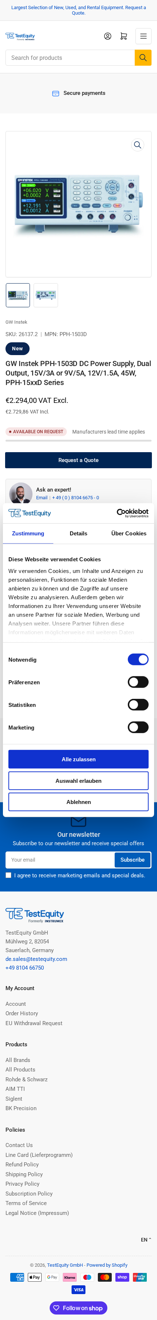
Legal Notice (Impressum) (37, 1213)
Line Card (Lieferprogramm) (39, 1155)
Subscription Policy (29, 1193)
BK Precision (21, 1108)
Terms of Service (26, 1203)
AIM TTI (15, 1089)
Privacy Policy (22, 1184)
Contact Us (19, 1145)
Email (42, 497)
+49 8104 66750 (24, 968)
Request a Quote (78, 460)
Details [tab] (79, 533)
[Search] (143, 57)
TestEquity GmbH (65, 1265)
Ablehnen (78, 802)
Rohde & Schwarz (26, 1079)
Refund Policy (22, 1164)
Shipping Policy (24, 1174)
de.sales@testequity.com (36, 959)
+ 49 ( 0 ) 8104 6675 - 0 (75, 497)
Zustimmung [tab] (28, 533)
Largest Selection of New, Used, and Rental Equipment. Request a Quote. (78, 10)
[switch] (138, 682)
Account (15, 1004)
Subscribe (132, 860)
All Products (20, 1069)
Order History (21, 1013)
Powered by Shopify (107, 1265)
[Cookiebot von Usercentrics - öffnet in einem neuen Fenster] (117, 513)
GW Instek (16, 322)
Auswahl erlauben (78, 780)
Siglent (13, 1099)
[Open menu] (143, 36)
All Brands (17, 1060)
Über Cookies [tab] (128, 533)
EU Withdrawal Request (33, 1023)
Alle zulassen (79, 759)
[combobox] (78, 58)
